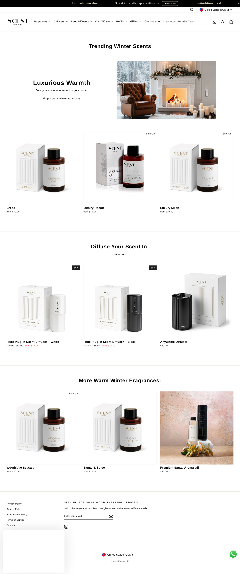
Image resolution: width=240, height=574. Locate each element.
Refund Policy (14, 509)
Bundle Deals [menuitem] (186, 21)
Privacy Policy (14, 504)
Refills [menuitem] (120, 21)
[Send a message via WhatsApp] (233, 554)
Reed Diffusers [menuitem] (80, 21)
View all (120, 254)
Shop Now (170, 3)
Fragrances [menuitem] (40, 21)
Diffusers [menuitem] (59, 21)
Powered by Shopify (120, 561)
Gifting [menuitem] (134, 21)
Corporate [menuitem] (150, 21)
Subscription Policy (17, 514)
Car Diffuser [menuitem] (102, 21)
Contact (11, 525)
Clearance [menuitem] (169, 21)
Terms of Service (15, 520)
